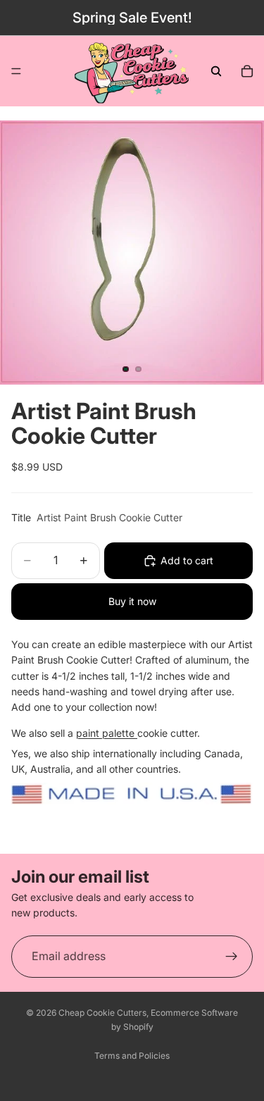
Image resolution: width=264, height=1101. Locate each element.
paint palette (106, 733)
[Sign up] (231, 956)
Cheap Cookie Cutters (102, 1012)
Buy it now (132, 601)
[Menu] (16, 71)
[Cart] (247, 71)
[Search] (216, 71)
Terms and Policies (132, 1055)
